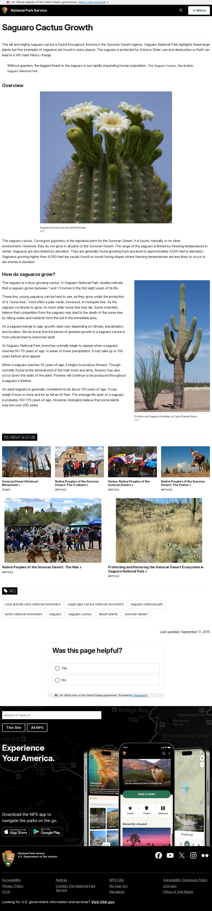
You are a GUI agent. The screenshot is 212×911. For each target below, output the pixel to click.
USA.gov (170, 886)
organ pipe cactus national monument (95, 604)
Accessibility (11, 880)
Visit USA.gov (103, 902)
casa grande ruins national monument (32, 604)
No (63, 680)
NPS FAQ (116, 880)
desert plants (108, 614)
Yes (64, 668)
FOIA (6, 892)
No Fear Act (118, 886)
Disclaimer (117, 892)
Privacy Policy (13, 886)
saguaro (55, 614)
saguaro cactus (80, 614)
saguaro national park (147, 604)
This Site (13, 727)
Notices (61, 880)
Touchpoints (140, 695)
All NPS (37, 727)
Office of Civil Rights (178, 892)
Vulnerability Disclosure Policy (185, 880)
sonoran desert (136, 614)
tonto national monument (23, 614)
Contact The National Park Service (75, 888)
